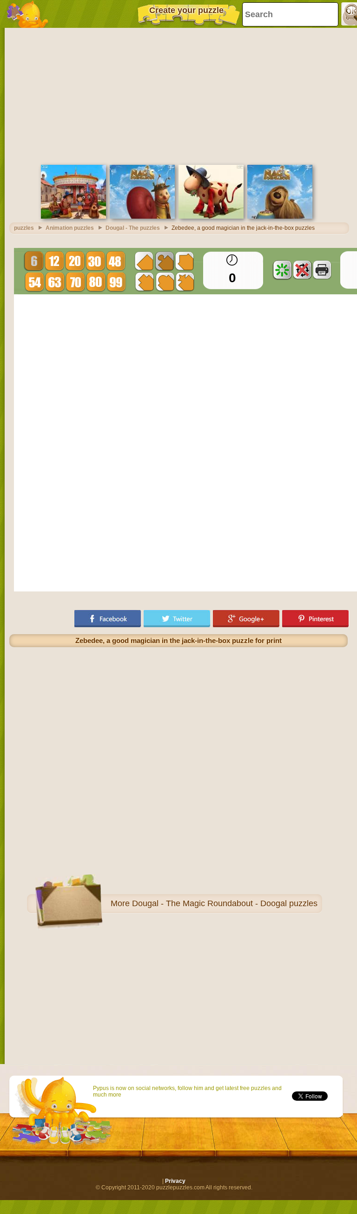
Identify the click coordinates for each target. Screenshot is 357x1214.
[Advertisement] (178, 95)
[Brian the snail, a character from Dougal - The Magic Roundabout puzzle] (142, 217)
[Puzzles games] (28, 14)
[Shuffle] (282, 269)
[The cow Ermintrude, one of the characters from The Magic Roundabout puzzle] (211, 217)
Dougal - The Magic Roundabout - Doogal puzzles (224, 903)
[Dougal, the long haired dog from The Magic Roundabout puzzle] (279, 217)
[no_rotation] (302, 269)
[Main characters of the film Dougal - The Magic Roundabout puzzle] (73, 217)
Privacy (175, 1181)
